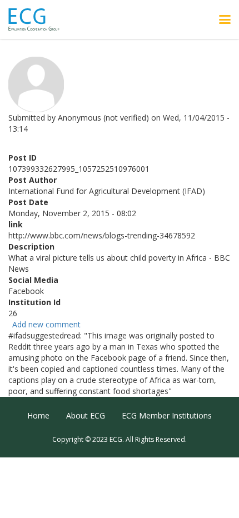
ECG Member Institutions (167, 415)
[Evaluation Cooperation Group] (38, 20)
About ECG (85, 415)
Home (38, 415)
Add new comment (46, 324)
